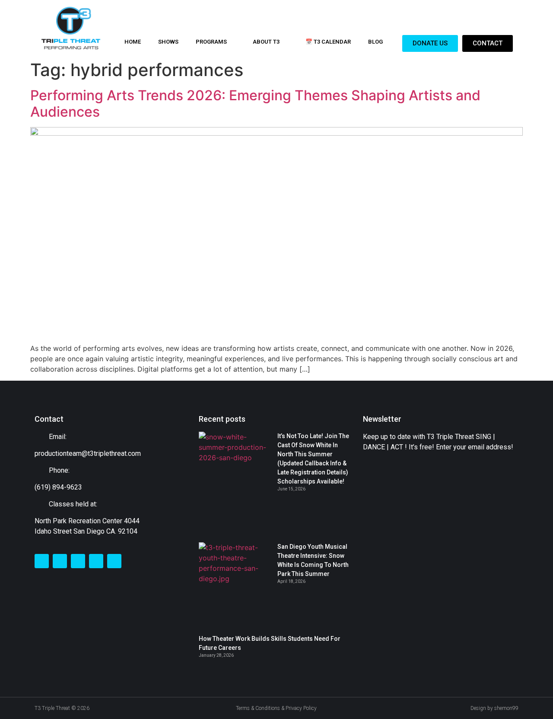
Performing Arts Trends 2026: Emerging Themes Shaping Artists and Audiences (255, 103)
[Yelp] (114, 561)
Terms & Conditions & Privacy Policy (276, 708)
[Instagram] (78, 561)
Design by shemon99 (494, 708)
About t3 (266, 41)
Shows (168, 41)
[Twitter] (60, 561)
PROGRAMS (211, 41)
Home (132, 41)
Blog (375, 41)
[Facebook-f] (42, 561)
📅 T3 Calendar (328, 41)
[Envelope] (96, 561)
